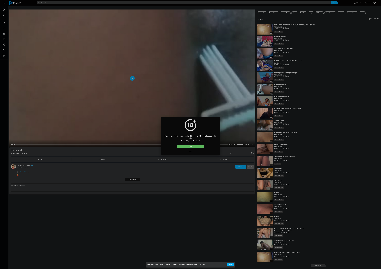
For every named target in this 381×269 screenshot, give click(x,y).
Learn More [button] (201, 264)
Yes (190, 146)
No (190, 151)
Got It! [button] (230, 264)
